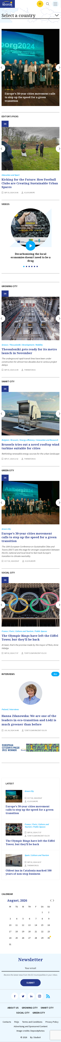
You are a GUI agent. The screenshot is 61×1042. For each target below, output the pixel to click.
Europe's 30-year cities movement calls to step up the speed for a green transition (29, 537)
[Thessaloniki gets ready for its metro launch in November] (30, 318)
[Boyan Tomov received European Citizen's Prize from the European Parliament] (30, 750)
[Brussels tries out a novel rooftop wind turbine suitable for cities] (30, 413)
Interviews (8, 4)
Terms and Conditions (32, 1022)
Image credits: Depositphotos (31, 1030)
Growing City (30, 1007)
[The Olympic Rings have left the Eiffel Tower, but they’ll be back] (30, 605)
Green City (39, 1012)
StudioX (37, 1037)
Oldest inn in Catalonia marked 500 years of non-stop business (28, 872)
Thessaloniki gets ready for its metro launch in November (29, 351)
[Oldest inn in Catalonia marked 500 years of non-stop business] (14, 860)
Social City (22, 1012)
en (5, 124)
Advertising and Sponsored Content (30, 1026)
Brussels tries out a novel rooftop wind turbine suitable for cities (30, 446)
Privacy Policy (52, 1022)
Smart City (47, 1007)
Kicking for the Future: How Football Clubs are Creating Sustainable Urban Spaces (30, 183)
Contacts (7, 1022)
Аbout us (13, 1007)
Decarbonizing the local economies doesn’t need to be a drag (31, 257)
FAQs (16, 1022)
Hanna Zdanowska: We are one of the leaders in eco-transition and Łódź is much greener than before (29, 720)
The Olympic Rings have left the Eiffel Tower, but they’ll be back (29, 99)
